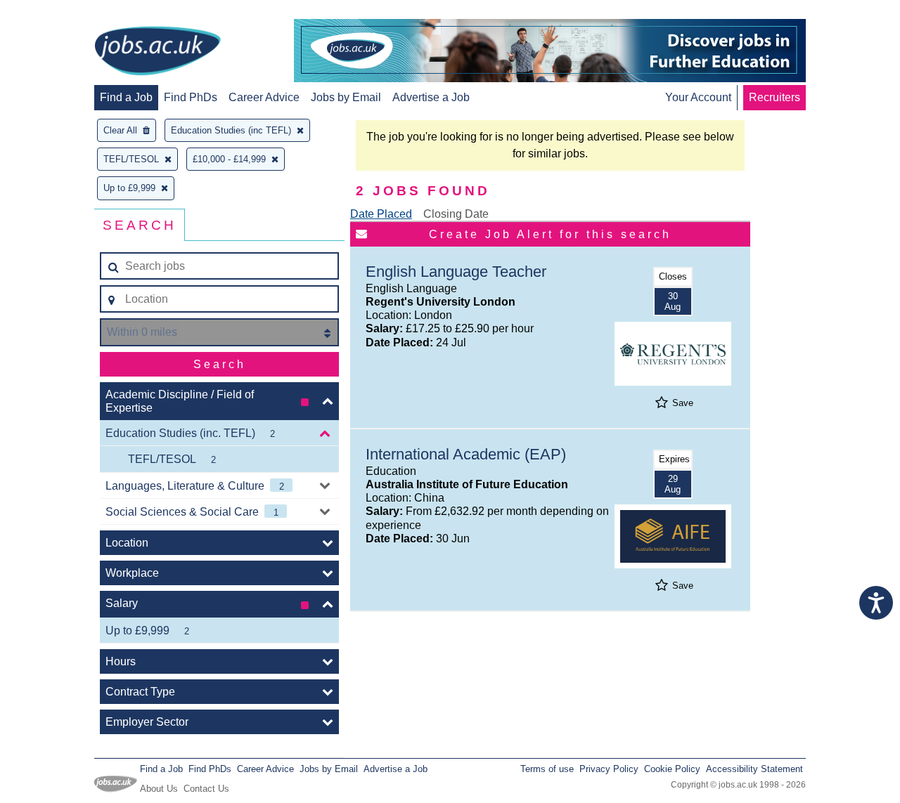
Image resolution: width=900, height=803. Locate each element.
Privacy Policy (608, 769)
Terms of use (547, 769)
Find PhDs (190, 97)
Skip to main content (56, 12)
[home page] (157, 52)
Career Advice (264, 97)
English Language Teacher (456, 271)
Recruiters (774, 97)
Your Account (698, 97)
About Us (159, 788)
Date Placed (381, 214)
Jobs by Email (346, 97)
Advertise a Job (431, 97)
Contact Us (206, 788)
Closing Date (456, 214)
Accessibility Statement (754, 769)
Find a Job (126, 97)
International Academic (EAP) (466, 454)
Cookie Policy (672, 769)
